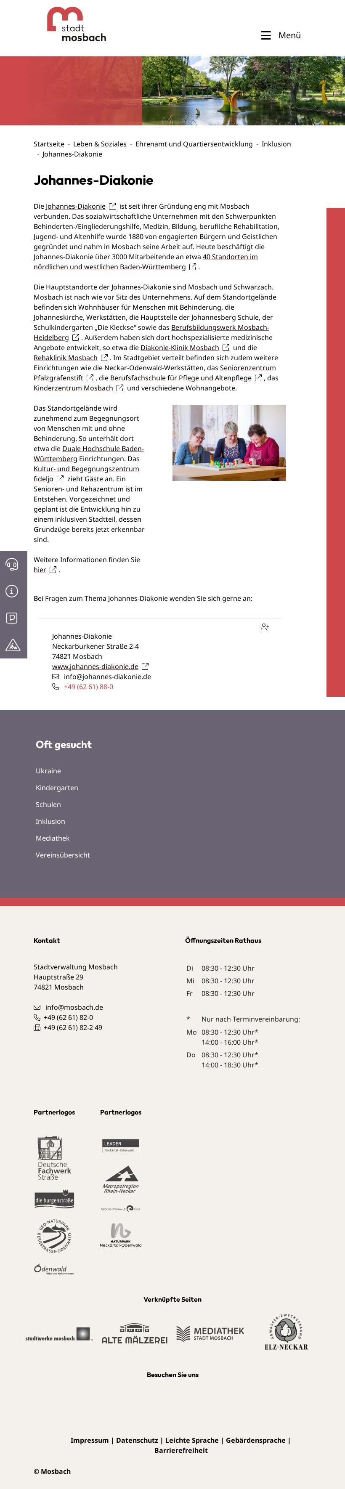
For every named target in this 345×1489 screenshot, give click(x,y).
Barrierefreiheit (181, 1450)
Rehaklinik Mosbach (66, 357)
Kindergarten (57, 787)
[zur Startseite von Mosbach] (61, 24)
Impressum (90, 1440)
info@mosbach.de (74, 1007)
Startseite (49, 144)
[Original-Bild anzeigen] (229, 442)
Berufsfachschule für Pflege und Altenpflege (181, 377)
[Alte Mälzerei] (135, 1337)
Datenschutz (137, 1440)
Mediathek (53, 838)
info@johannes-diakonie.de (107, 676)
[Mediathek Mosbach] (210, 1338)
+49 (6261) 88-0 (88, 686)
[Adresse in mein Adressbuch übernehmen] (267, 625)
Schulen (48, 804)
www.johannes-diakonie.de (95, 666)
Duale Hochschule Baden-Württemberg (89, 453)
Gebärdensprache (256, 1440)
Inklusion (276, 144)
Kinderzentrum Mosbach (73, 388)
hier (40, 569)
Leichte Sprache (192, 1440)
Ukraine (48, 770)
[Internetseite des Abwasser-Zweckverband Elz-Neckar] (286, 1337)
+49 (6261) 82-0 (68, 1017)
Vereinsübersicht (63, 855)
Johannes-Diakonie (76, 206)
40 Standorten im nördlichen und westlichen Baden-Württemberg (146, 261)
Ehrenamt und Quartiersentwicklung (194, 144)
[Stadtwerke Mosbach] (59, 1338)
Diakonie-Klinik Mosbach (180, 347)
